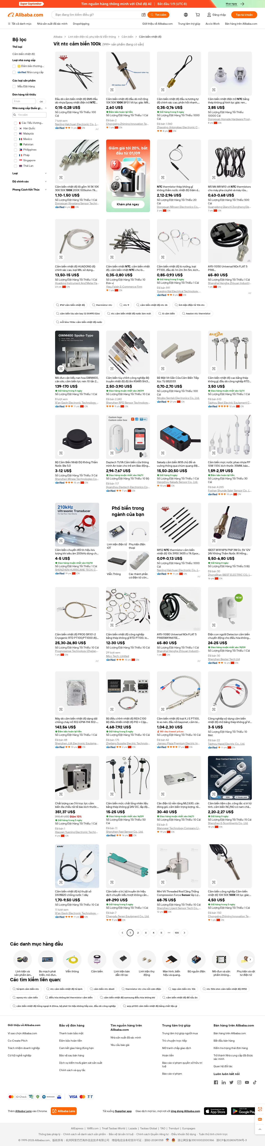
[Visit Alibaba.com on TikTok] (254, 1082)
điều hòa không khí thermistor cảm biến (71, 997)
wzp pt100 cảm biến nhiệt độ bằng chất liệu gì (152, 1006)
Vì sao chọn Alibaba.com (22, 1033)
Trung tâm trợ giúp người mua (180, 1033)
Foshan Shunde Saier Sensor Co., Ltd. (230, 490)
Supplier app (123, 1111)
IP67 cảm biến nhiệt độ (72, 305)
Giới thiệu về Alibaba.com (24, 1025)
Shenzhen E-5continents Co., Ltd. (228, 823)
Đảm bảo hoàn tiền (70, 1040)
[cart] (198, 15)
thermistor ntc (104, 305)
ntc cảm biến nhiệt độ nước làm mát (131, 313)
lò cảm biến (168, 313)
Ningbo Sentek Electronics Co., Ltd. (178, 398)
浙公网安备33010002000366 (196, 1140)
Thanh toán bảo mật (71, 1033)
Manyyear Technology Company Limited (179, 828)
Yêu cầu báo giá (120, 1044)
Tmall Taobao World (113, 1128)
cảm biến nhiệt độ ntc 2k (153, 305)
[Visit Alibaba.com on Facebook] (216, 1082)
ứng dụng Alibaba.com (185, 1111)
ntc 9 (126, 305)
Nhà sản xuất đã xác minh (126, 1037)
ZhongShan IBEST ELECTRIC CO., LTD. (230, 574)
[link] (260, 1109)
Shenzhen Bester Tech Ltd (224, 659)
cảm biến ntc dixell (104, 989)
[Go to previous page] (122, 932)
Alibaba (58, 36)
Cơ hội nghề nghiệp (19, 1055)
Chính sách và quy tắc (72, 1070)
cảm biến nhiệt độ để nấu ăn (181, 997)
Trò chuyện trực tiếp (174, 1040)
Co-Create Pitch (18, 1040)
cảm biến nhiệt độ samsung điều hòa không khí (129, 997)
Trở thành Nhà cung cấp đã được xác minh (233, 1057)
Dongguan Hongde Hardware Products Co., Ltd (230, 119)
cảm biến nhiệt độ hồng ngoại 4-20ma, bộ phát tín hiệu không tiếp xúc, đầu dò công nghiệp (66, 1006)
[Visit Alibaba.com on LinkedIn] (223, 1082)
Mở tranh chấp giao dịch (176, 1048)
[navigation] (29, 485)
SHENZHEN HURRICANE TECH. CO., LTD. (77, 569)
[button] (143, 14)
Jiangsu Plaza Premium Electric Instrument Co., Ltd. (179, 743)
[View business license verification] (167, 1140)
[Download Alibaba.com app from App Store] (215, 1111)
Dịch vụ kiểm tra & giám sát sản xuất (80, 1062)
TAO (162, 1128)
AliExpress (77, 1128)
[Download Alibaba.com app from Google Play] (244, 1111)
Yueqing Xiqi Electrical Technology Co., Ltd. (179, 291)
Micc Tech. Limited (117, 656)
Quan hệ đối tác (223, 1066)
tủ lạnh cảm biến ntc (27, 989)
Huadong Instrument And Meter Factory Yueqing (77, 283)
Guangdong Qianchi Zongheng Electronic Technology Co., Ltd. (230, 206)
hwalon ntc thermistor (198, 313)
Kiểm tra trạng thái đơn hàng (231, 1048)
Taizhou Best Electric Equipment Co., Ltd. (230, 402)
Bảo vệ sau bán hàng (71, 1055)
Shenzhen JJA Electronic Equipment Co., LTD (77, 743)
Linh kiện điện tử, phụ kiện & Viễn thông (92, 36)
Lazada (132, 1128)
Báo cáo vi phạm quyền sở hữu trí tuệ (182, 1064)
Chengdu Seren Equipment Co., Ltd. (127, 916)
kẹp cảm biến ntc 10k (183, 989)
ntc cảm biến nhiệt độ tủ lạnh (66, 989)
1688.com (93, 1128)
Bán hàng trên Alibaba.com (230, 1033)
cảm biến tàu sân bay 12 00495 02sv (80, 313)
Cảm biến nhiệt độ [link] (150, 36)
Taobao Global (148, 1128)
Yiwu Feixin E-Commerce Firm (124, 286)
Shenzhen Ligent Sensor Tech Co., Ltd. (179, 908)
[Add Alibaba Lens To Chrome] (64, 1111)
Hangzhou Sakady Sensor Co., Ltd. (177, 482)
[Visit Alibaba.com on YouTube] (247, 1082)
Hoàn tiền (168, 1055)
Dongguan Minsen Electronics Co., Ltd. (179, 206)
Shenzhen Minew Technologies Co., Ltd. (77, 478)
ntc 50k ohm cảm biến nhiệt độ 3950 (227, 989)
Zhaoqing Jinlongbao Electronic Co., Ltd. (179, 127)
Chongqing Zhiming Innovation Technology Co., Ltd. (128, 123)
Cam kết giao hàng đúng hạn (76, 1048)
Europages (188, 1128)
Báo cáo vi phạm (172, 1073)
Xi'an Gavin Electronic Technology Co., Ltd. (77, 402)
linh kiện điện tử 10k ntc (192, 305)
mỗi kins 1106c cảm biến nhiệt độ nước (81, 322)
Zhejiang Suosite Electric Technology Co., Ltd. (128, 743)
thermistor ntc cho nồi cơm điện (143, 989)
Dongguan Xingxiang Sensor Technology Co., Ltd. (77, 203)
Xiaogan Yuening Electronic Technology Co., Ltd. (77, 832)
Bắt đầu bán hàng (224, 1040)
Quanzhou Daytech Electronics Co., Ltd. (128, 487)
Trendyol (174, 1128)
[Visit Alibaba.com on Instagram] (239, 1082)
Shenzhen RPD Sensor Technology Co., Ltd (128, 402)
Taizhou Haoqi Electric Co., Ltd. (226, 743)
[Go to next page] (184, 932)
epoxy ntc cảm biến (27, 997)
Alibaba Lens (23, 1111)
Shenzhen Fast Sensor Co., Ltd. (124, 831)
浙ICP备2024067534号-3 (231, 1140)
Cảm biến (127, 36)
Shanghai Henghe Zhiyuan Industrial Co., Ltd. (230, 283)
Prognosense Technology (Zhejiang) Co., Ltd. (77, 651)
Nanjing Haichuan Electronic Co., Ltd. (77, 124)
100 (177, 932)
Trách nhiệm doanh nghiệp (24, 1048)
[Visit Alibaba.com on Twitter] (231, 1082)
